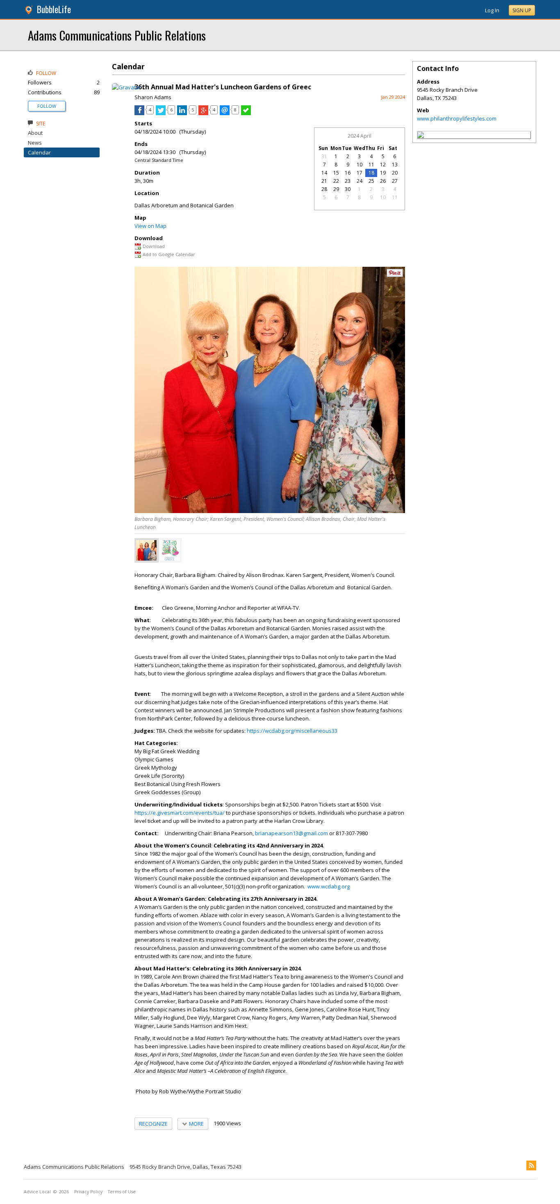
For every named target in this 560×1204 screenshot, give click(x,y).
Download (154, 246)
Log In (492, 10)
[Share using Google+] (203, 113)
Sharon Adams (152, 97)
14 (324, 172)
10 (359, 164)
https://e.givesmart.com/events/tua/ (179, 812)
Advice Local (37, 1192)
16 (348, 172)
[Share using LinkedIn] (182, 113)
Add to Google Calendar (169, 254)
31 (324, 156)
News (35, 142)
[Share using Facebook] (139, 113)
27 (395, 180)
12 (383, 164)
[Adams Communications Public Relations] (420, 136)
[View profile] (126, 87)
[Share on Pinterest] (395, 275)
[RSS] (531, 1165)
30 (348, 189)
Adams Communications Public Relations (117, 35)
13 (395, 164)
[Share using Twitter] (161, 113)
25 (371, 180)
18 (371, 172)
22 (336, 180)
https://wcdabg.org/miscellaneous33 (292, 730)
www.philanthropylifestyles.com (456, 118)
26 (383, 180)
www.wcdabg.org (328, 886)
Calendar (39, 152)
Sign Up (521, 10)
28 (324, 189)
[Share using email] (225, 113)
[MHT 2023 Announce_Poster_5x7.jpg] (170, 550)
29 (336, 189)
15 (336, 172)
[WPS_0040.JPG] (146, 550)
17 (359, 172)
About (35, 132)
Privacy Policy (88, 1192)
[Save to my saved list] (246, 113)
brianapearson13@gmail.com (291, 833)
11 (371, 164)
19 (383, 172)
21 (324, 180)
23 (348, 180)
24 (359, 180)
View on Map (150, 225)
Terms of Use (122, 1192)
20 (395, 172)
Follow (46, 106)
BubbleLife (54, 9)
